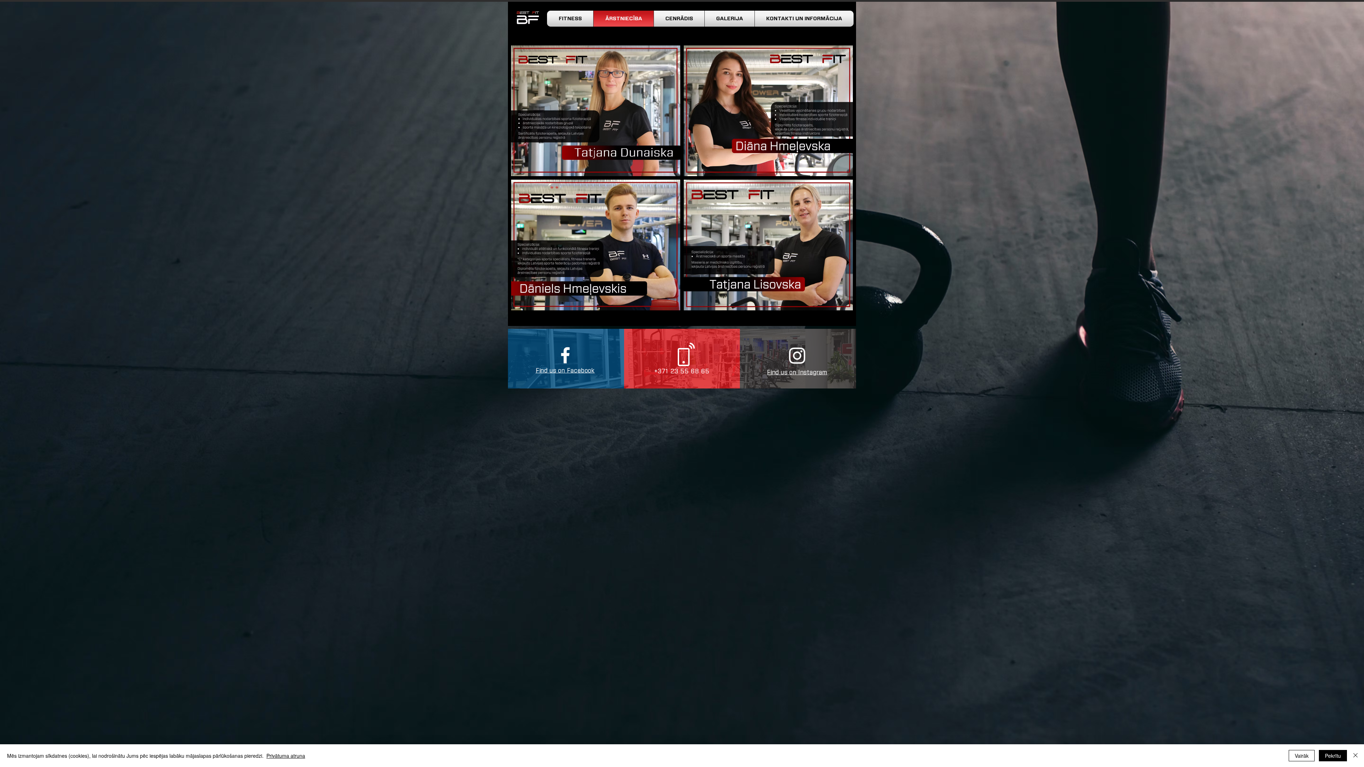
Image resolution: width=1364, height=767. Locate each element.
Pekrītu (1333, 755)
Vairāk (1302, 755)
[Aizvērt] (1355, 755)
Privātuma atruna (285, 755)
